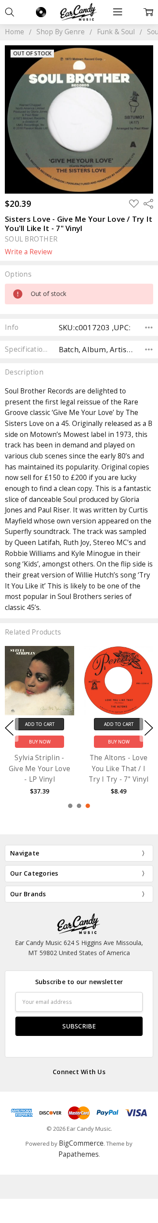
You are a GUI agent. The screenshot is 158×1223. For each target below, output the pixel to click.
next (149, 728)
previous (9, 728)
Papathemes (78, 1154)
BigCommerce (81, 1143)
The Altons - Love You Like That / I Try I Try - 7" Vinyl (118, 768)
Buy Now (39, 742)
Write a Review (28, 252)
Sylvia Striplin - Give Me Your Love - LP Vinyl (39, 768)
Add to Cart (39, 724)
